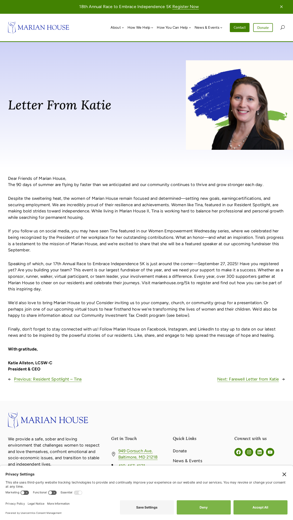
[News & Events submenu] (221, 27)
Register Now (185, 6)
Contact (240, 27)
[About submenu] (123, 27)
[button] (281, 7)
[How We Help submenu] (152, 27)
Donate (263, 27)
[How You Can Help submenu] (190, 27)
